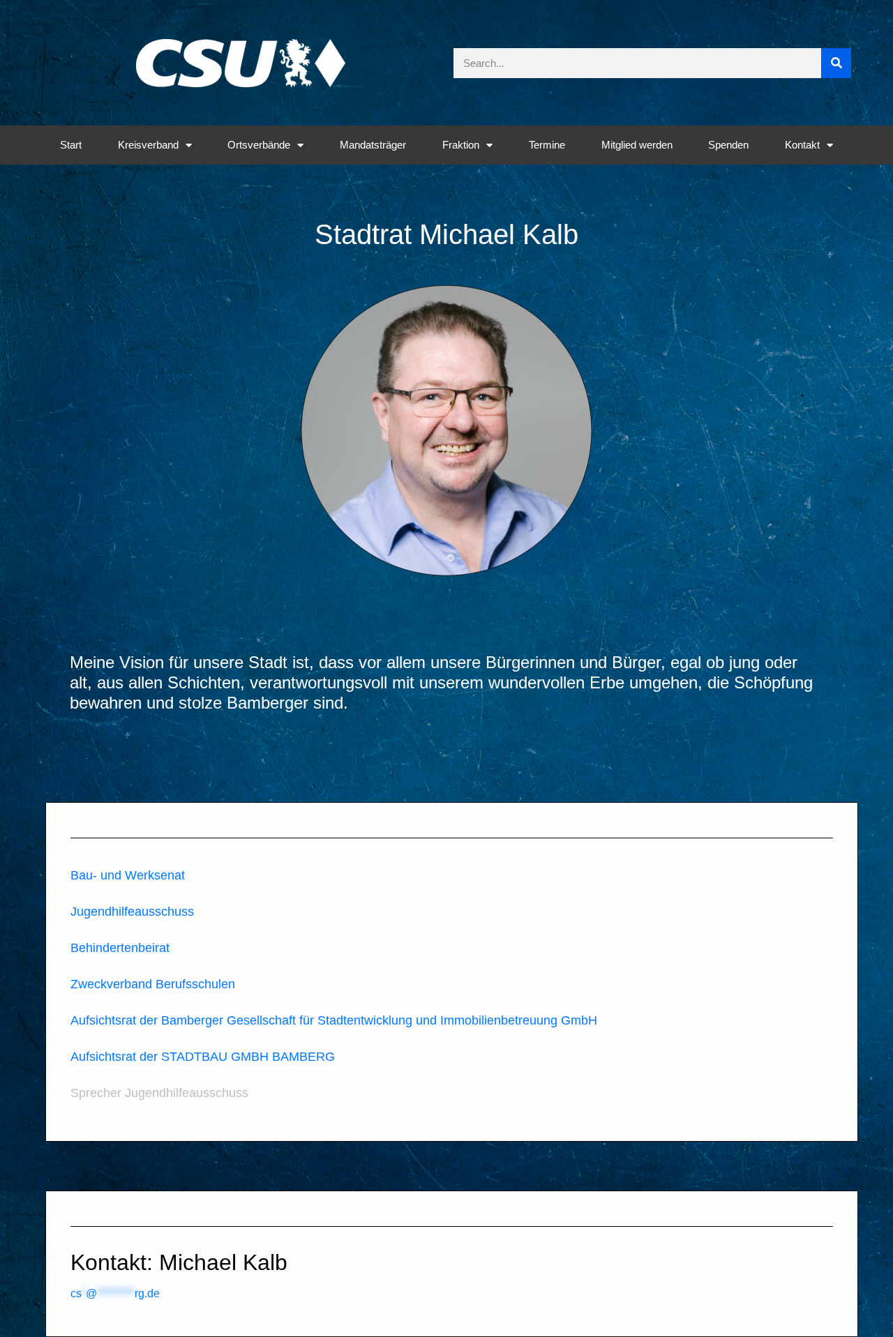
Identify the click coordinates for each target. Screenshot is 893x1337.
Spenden (728, 145)
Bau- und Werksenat (127, 875)
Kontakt (802, 145)
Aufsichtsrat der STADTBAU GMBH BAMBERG (202, 1057)
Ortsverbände (258, 145)
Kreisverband (148, 145)
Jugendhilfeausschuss (132, 912)
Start (71, 145)
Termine (547, 145)
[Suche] (836, 63)
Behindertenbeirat (120, 948)
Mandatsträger (373, 145)
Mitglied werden (637, 145)
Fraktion (460, 145)
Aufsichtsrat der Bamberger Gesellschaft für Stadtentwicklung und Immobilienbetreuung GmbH (333, 1020)
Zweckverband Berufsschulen (152, 984)
